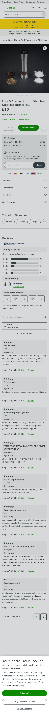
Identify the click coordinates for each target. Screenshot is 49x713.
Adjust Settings (24, 709)
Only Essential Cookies (24, 701)
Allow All (24, 693)
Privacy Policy (18, 685)
